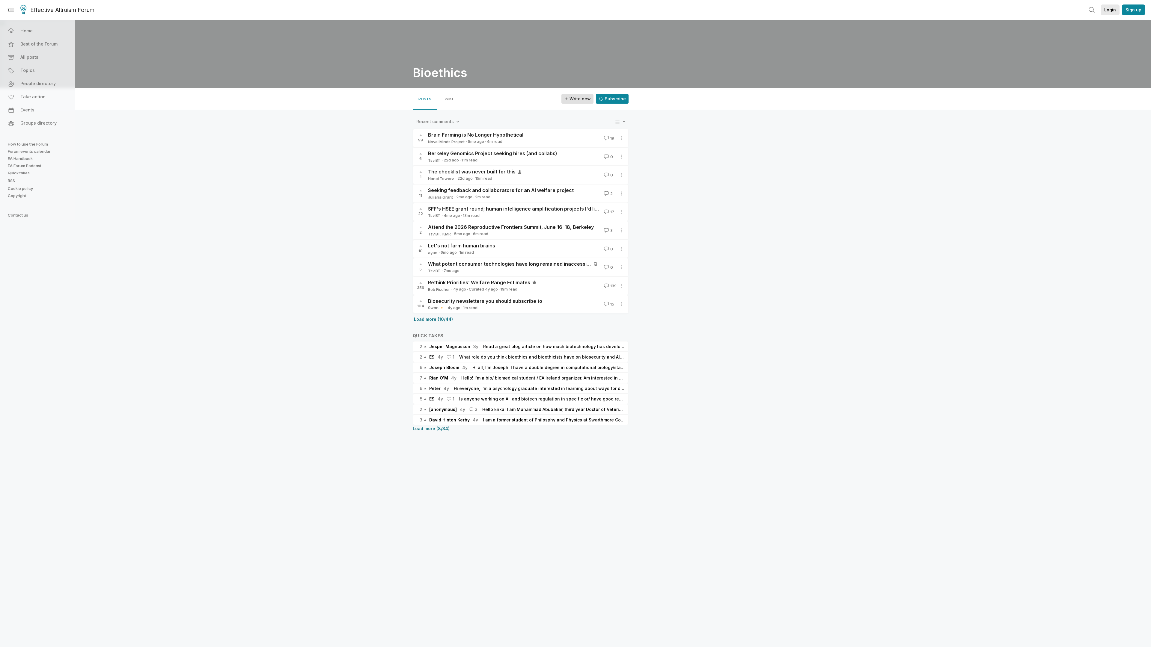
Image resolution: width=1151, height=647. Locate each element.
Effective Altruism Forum (62, 10)
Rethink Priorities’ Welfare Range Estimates (479, 282)
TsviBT (434, 160)
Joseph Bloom (444, 367)
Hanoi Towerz (441, 178)
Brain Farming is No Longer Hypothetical (475, 135)
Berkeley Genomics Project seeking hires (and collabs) (492, 153)
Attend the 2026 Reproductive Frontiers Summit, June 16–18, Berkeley (511, 227)
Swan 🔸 (436, 307)
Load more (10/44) (433, 319)
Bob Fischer (439, 289)
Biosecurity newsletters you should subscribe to (485, 301)
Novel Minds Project (446, 141)
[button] (38, 30)
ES (432, 356)
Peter (435, 388)
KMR (446, 234)
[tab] (425, 99)
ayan (432, 252)
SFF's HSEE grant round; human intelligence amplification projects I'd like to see (522, 209)
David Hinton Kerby (449, 419)
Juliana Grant (440, 197)
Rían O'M (438, 377)
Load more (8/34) (431, 428)
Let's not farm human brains (461, 246)
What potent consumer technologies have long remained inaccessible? (512, 264)
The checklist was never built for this (472, 172)
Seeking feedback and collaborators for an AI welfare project (501, 190)
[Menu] (11, 10)
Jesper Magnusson (449, 346)
